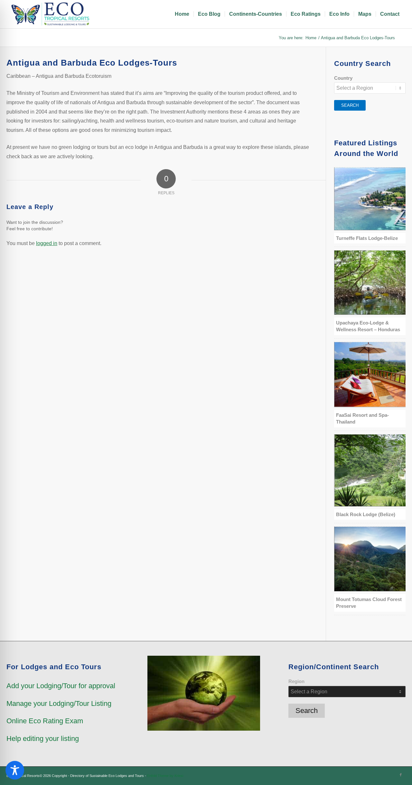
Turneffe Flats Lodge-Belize (367, 238)
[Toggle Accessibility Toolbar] (15, 770)
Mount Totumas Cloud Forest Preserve (369, 603)
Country (343, 78)
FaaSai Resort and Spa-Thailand (362, 418)
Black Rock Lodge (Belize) (365, 514)
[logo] (51, 14)
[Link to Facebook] (401, 775)
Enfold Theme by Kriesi (165, 776)
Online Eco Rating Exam (44, 721)
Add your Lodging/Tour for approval (60, 686)
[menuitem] (182, 14)
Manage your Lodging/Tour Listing (58, 703)
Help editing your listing (42, 739)
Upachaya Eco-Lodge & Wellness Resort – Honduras (368, 326)
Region (296, 681)
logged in (46, 243)
